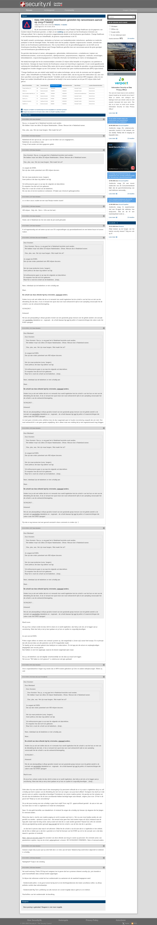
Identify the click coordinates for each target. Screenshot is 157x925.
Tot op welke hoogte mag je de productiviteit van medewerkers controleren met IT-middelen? (118, 120)
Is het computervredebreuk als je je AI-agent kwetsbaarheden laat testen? (120, 200)
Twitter (127, 923)
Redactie (57, 24)
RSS (135, 923)
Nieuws (24, 16)
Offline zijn (114, 29)
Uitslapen (114, 26)
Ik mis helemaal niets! (118, 35)
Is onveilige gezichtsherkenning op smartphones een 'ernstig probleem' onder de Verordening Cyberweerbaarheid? (121, 175)
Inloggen (125, 10)
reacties (64, 24)
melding (60, 32)
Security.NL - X (113, 223)
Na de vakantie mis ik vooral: (117, 22)
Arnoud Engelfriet (123, 125)
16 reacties (130, 38)
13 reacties (130, 138)
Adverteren (121, 920)
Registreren (133, 10)
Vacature (111, 74)
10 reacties (130, 194)
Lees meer (112, 113)
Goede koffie (115, 32)
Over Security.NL (34, 920)
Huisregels (63, 920)
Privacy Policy (92, 920)
